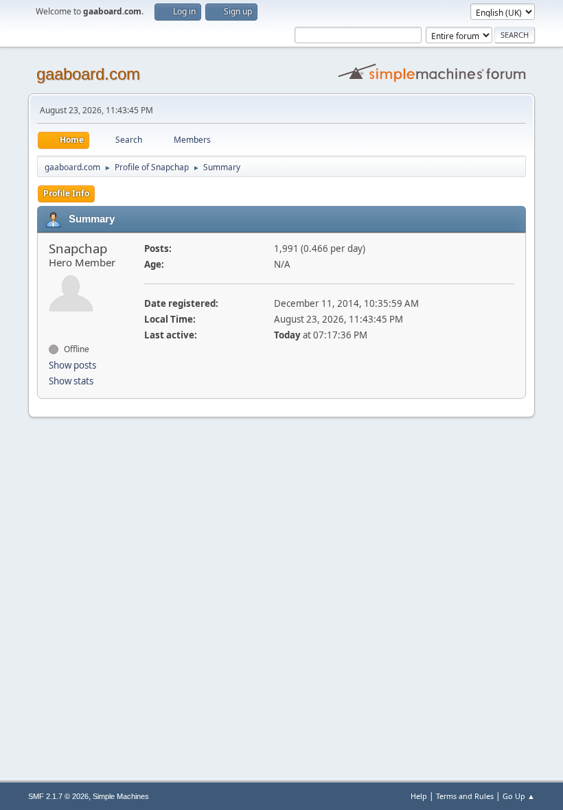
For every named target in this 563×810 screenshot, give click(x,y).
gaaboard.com (88, 74)
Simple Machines (121, 796)
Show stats (71, 381)
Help (419, 796)
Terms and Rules (465, 796)
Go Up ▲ (519, 796)
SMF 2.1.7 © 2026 (58, 796)
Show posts (72, 365)
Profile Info (66, 193)
